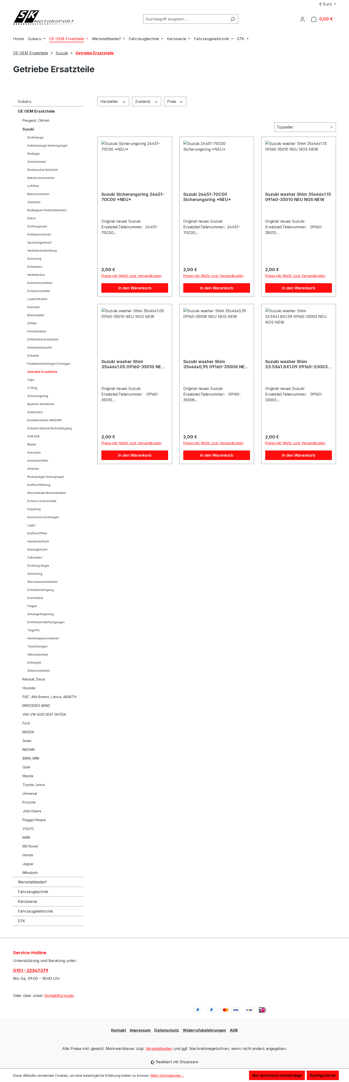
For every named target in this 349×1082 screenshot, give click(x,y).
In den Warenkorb (134, 288)
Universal (30, 793)
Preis (172, 101)
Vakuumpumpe (37, 654)
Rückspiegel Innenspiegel (45, 477)
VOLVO (28, 829)
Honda (28, 855)
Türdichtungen (37, 646)
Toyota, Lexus (34, 785)
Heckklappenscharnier (43, 638)
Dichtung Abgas (38, 565)
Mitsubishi (30, 873)
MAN (26, 837)
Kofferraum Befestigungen (46, 622)
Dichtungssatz (37, 226)
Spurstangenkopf (39, 242)
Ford (26, 723)
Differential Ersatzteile (42, 339)
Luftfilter (33, 186)
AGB (234, 1030)
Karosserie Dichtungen (43, 517)
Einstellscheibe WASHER (44, 420)
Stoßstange (35, 137)
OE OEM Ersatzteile (36, 111)
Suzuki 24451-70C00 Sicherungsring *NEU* (207, 197)
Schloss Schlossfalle (42, 501)
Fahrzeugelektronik (35, 911)
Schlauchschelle (38, 291)
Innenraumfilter (37, 460)
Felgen (32, 606)
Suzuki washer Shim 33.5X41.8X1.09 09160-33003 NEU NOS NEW (296, 364)
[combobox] (185, 19)
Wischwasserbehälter (42, 582)
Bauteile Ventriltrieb (40, 404)
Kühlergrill (34, 662)
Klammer (33, 307)
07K (21, 921)
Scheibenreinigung (40, 590)
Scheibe (33, 355)
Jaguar (28, 864)
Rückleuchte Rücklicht (42, 170)
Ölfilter (32, 323)
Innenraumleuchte (39, 347)
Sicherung (34, 258)
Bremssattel (35, 315)
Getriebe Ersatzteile (42, 371)
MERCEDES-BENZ (36, 706)
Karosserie (27, 901)
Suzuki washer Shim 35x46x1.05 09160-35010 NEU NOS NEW (132, 364)
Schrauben (34, 266)
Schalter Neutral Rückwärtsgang (49, 428)
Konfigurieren (323, 1075)
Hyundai (29, 688)
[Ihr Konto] (302, 19)
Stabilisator (35, 412)
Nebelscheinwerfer (40, 178)
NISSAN (28, 749)
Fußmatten (34, 557)
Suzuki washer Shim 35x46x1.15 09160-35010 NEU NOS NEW (298, 197)
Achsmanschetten (39, 283)
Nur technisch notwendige (277, 1075)
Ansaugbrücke (37, 549)
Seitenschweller (38, 670)
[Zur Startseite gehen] (48, 18)
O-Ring (32, 388)
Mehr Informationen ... (167, 1075)
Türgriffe (33, 630)
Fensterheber (36, 331)
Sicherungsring (37, 396)
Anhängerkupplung (40, 614)
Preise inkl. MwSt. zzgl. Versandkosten (131, 276)
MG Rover (30, 846)
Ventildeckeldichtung (42, 250)
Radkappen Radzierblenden (46, 210)
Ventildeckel (36, 275)
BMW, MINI (31, 758)
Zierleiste (34, 202)
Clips (30, 380)
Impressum (140, 1030)
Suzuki (28, 129)
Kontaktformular (59, 995)
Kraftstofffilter (37, 533)
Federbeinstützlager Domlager (48, 363)
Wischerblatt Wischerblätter (46, 493)
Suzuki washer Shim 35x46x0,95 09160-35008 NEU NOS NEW (215, 364)
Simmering (34, 573)
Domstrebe (35, 598)
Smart (27, 741)
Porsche (29, 802)
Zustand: (143, 101)
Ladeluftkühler (37, 299)
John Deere (32, 811)
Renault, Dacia (34, 679)
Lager (31, 525)
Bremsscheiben (38, 194)
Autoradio (34, 452)
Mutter (31, 444)
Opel (26, 767)
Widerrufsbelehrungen (204, 1030)
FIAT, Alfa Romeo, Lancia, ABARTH (49, 697)
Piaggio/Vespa (34, 820)
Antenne (33, 468)
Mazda (28, 776)
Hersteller (109, 101)
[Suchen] (232, 19)
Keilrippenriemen (39, 234)
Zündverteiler (36, 161)
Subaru (24, 101)
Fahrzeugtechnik (33, 891)
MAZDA (28, 732)
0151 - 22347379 (30, 970)
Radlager (33, 153)
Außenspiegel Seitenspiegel (47, 145)
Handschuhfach (38, 541)
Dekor (31, 218)
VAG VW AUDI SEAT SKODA (44, 714)
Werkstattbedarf (32, 882)
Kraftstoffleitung (38, 485)
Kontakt (118, 1030)
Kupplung (34, 509)
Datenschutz (166, 1030)
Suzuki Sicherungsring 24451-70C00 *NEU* (132, 197)
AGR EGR (33, 436)
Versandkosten (159, 1048)
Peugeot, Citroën (36, 120)
